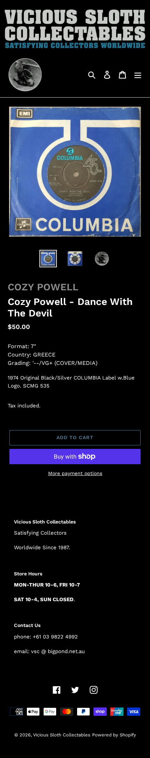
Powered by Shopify (114, 734)
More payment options (75, 473)
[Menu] (137, 74)
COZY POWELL (43, 287)
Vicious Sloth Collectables (61, 734)
